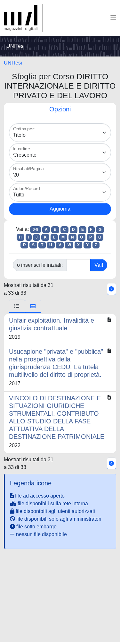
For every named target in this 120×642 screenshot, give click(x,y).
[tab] (17, 306)
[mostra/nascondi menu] (113, 18)
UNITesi (13, 62)
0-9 (35, 229)
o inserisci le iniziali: (40, 265)
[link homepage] (23, 18)
